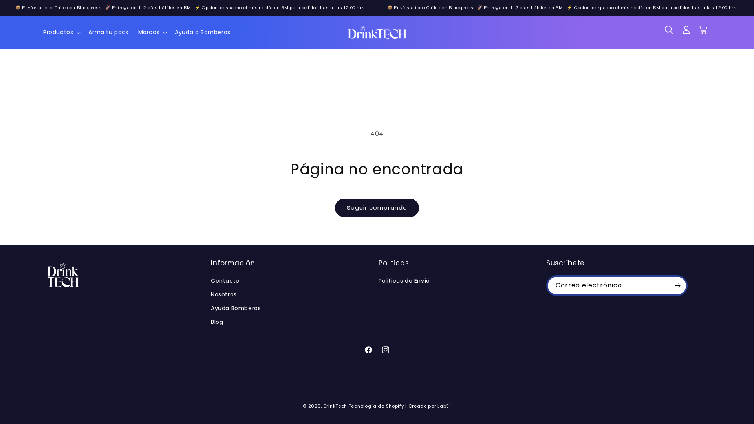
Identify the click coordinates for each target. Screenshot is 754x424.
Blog (217, 322)
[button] (61, 32)
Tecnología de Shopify (376, 406)
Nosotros (224, 294)
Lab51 (444, 406)
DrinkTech (335, 406)
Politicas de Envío (404, 281)
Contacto (225, 281)
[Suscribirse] (677, 285)
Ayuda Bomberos (236, 308)
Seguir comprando (377, 207)
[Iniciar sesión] (686, 32)
